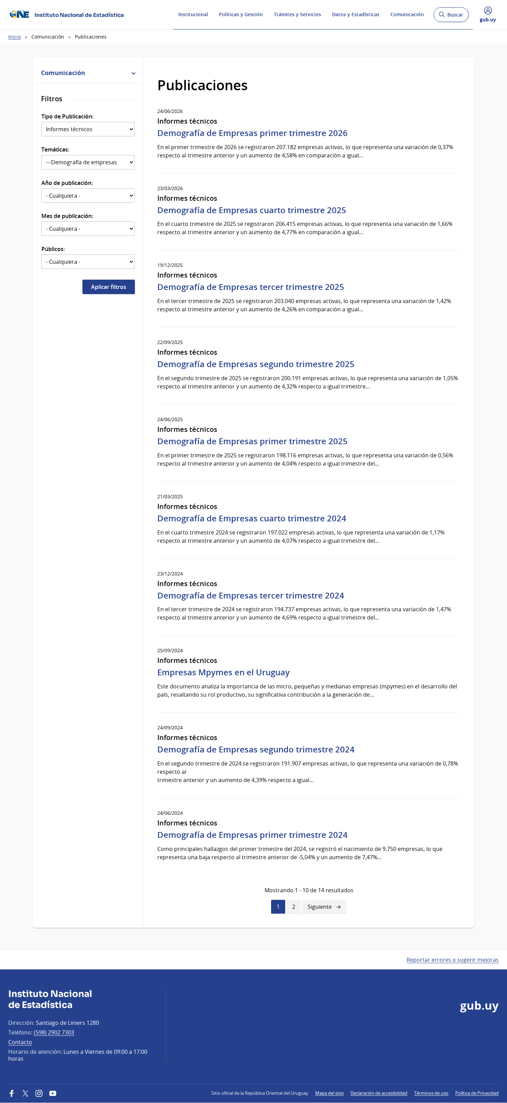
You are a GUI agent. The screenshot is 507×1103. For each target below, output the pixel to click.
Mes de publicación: (67, 216)
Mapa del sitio (329, 1093)
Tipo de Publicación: (67, 116)
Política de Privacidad (477, 1093)
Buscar (451, 16)
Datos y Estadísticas (355, 14)
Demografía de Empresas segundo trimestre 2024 (256, 749)
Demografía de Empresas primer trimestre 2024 (252, 834)
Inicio (14, 36)
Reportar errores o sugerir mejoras (453, 960)
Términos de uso (431, 1093)
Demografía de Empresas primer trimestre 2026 (252, 132)
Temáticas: (55, 149)
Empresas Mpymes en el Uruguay (223, 672)
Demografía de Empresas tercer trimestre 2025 (250, 286)
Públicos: (53, 249)
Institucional (193, 14)
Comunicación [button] (63, 72)
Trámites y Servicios (297, 14)
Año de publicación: (67, 183)
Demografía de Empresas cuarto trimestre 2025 (251, 210)
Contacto (20, 1042)
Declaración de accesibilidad (378, 1093)
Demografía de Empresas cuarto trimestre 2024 (251, 518)
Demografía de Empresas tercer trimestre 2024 (250, 595)
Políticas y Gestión (241, 14)
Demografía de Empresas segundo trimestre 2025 (256, 364)
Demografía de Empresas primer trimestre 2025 (252, 441)
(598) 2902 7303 (54, 1032)
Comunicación (407, 14)
